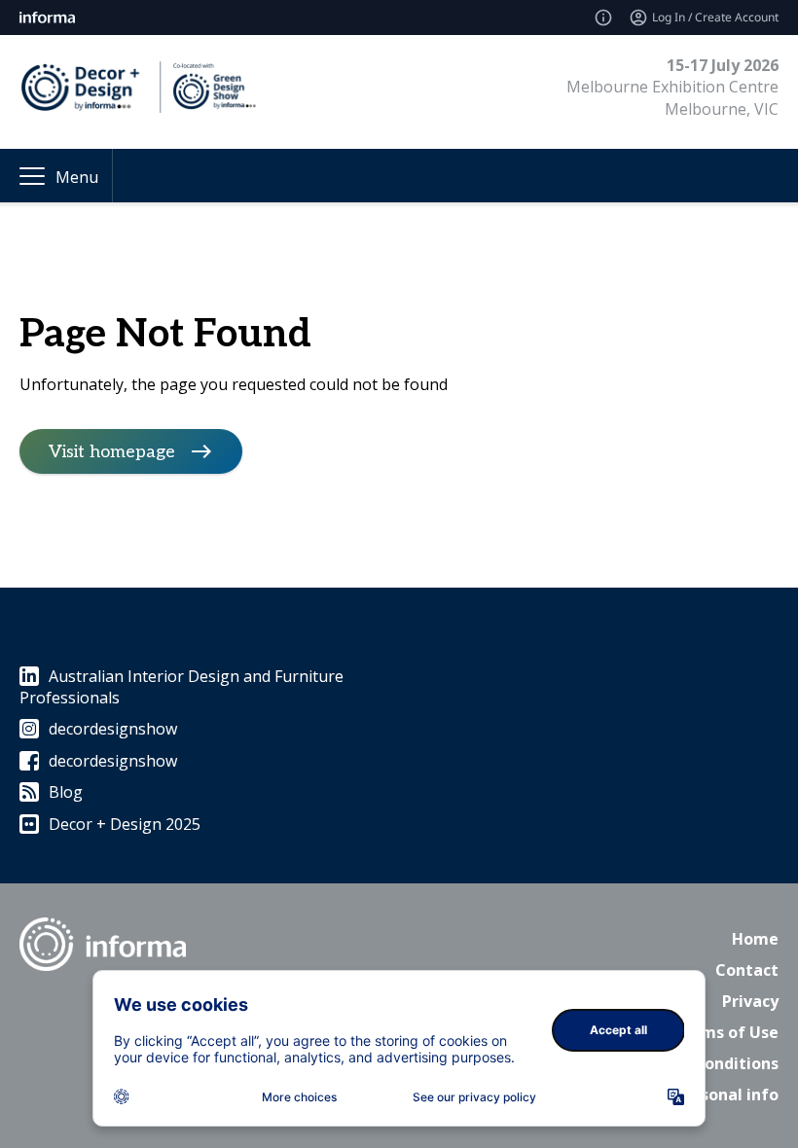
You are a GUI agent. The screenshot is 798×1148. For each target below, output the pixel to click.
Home (755, 939)
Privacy (750, 1001)
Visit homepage (112, 452)
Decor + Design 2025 (124, 824)
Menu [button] (76, 177)
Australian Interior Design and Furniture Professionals (181, 686)
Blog (66, 792)
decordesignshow (113, 728)
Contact (747, 970)
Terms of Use (726, 1032)
